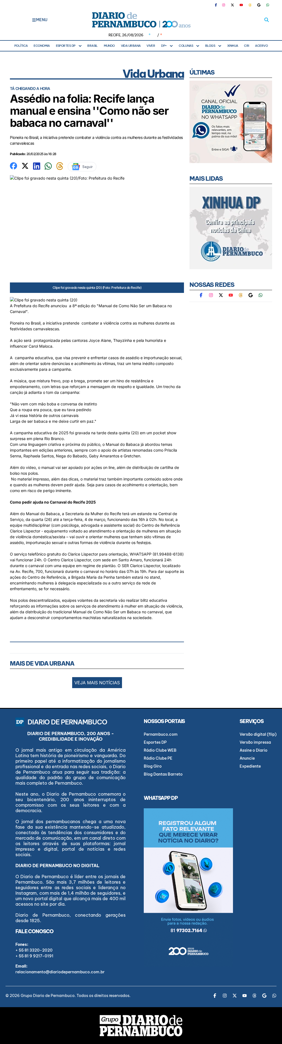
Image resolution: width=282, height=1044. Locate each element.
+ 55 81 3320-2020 (34, 950)
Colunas (186, 46)
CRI (246, 46)
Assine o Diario (253, 750)
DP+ (164, 46)
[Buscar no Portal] (266, 19)
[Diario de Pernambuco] (141, 20)
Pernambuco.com (161, 734)
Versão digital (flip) (258, 734)
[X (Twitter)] (232, 5)
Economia (42, 46)
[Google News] (259, 5)
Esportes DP (65, 46)
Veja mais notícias (97, 682)
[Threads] (250, 5)
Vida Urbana (131, 46)
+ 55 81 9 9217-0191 (34, 956)
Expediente (250, 766)
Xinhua (232, 46)
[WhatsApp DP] (267, 5)
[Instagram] (223, 5)
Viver (151, 46)
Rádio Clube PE (158, 758)
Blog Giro (153, 766)
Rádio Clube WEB (160, 750)
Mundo (109, 46)
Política (21, 46)
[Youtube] (241, 5)
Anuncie (247, 758)
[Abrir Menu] (34, 20)
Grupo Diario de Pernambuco (48, 995)
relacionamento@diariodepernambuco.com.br (60, 971)
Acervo (261, 46)
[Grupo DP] (141, 1025)
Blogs (210, 46)
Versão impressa (255, 742)
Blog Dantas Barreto (163, 774)
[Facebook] (218, 5)
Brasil (92, 46)
